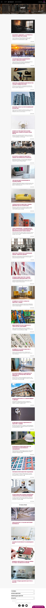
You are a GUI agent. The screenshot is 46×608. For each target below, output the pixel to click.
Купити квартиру (16, 593)
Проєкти (13, 598)
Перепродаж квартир (17, 595)
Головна (13, 591)
